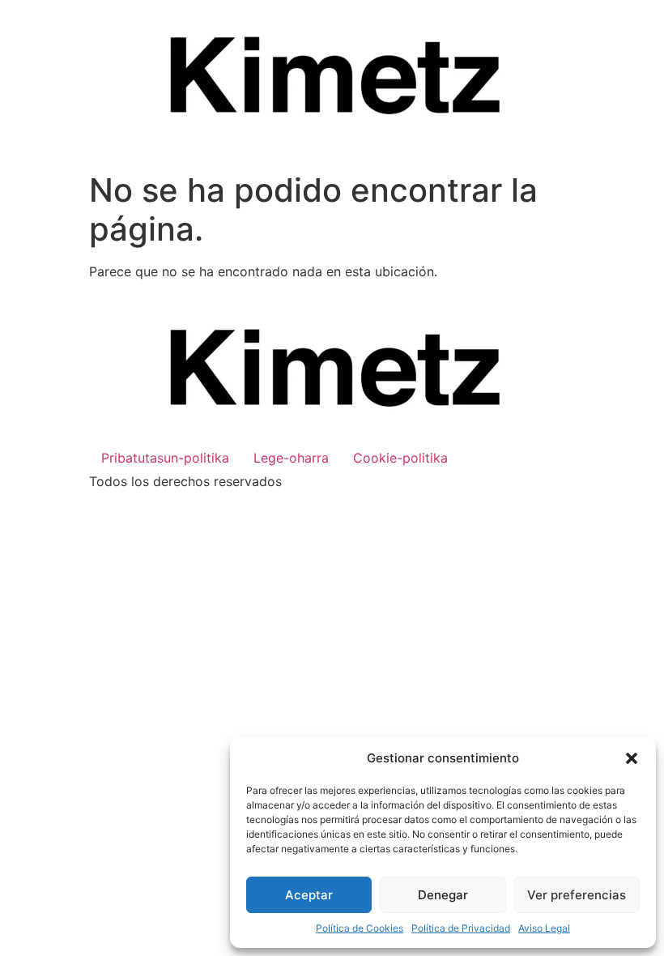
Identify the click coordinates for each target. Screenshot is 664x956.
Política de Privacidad (460, 928)
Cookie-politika (400, 458)
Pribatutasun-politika (165, 458)
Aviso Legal (544, 928)
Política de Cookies (359, 928)
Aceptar (309, 895)
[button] (632, 758)
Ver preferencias (576, 895)
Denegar (443, 895)
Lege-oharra (291, 458)
